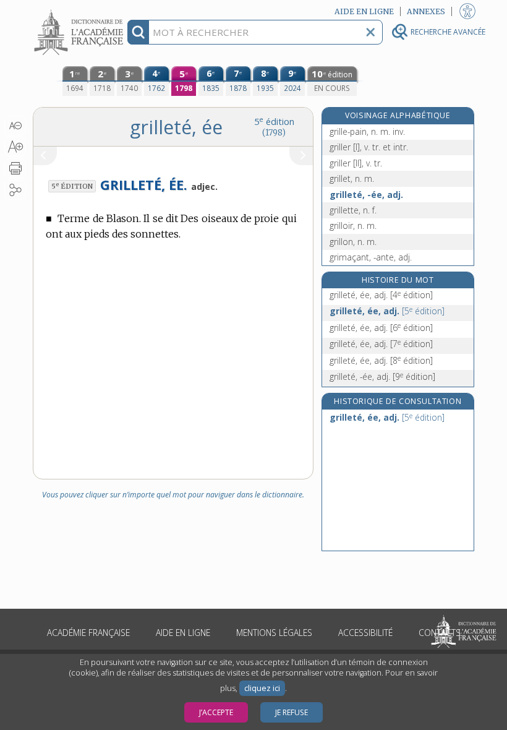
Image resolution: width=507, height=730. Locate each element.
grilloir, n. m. (353, 225)
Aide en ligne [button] (364, 11)
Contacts (440, 632)
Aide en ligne (183, 632)
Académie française (88, 632)
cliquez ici (262, 688)
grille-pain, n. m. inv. (367, 131)
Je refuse (291, 712)
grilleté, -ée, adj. (366, 194)
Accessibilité (365, 632)
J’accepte (216, 712)
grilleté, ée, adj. (381, 295)
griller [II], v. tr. (356, 163)
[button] (15, 125)
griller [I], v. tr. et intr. (369, 147)
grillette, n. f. (353, 210)
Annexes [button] (426, 11)
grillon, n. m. (353, 241)
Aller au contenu (80, 10)
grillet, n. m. (352, 178)
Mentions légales (274, 632)
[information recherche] (138, 32)
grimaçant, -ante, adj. (371, 257)
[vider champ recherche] (370, 32)
